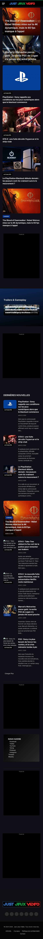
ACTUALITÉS (8, 410)
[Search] (40, 3)
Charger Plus (9, 673)
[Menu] (3, 3)
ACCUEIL (8, 931)
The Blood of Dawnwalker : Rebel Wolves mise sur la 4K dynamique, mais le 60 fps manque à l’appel (21, 223)
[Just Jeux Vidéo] (22, 3)
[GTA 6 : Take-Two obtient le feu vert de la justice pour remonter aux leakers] (9, 544)
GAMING (7, 615)
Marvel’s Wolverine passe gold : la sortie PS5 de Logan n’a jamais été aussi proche (21, 56)
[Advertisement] (21, 257)
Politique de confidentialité (31, 931)
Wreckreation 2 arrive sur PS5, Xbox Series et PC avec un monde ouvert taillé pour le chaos (21, 310)
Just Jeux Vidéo (19, 927)
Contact (22, 934)
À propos (17, 931)
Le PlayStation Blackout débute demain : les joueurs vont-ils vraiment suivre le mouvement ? (21, 181)
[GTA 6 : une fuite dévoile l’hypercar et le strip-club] (21, 119)
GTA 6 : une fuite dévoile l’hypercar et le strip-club (28, 439)
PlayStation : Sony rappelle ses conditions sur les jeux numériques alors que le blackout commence (21, 99)
